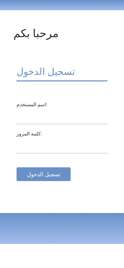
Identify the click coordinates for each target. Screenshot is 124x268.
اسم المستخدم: (32, 104)
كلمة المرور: (29, 133)
